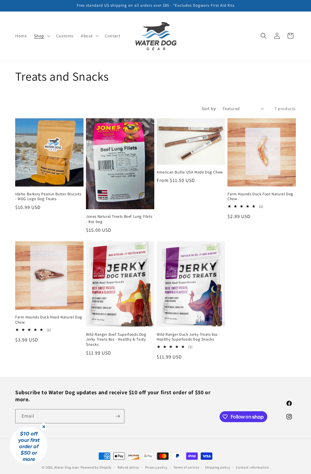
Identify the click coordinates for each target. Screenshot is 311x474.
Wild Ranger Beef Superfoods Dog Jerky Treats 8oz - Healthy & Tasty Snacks (116, 339)
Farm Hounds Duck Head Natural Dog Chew (48, 320)
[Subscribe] (117, 416)
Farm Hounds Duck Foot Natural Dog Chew (260, 197)
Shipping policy (217, 467)
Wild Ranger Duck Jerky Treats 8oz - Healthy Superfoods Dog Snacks (188, 337)
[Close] (43, 426)
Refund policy (128, 467)
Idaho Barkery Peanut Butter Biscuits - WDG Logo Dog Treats (48, 197)
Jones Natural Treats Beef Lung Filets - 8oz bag (119, 219)
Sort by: (209, 108)
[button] (41, 35)
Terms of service (186, 467)
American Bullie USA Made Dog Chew (190, 172)
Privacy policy (156, 467)
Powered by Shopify (96, 467)
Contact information (252, 467)
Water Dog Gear (67, 467)
